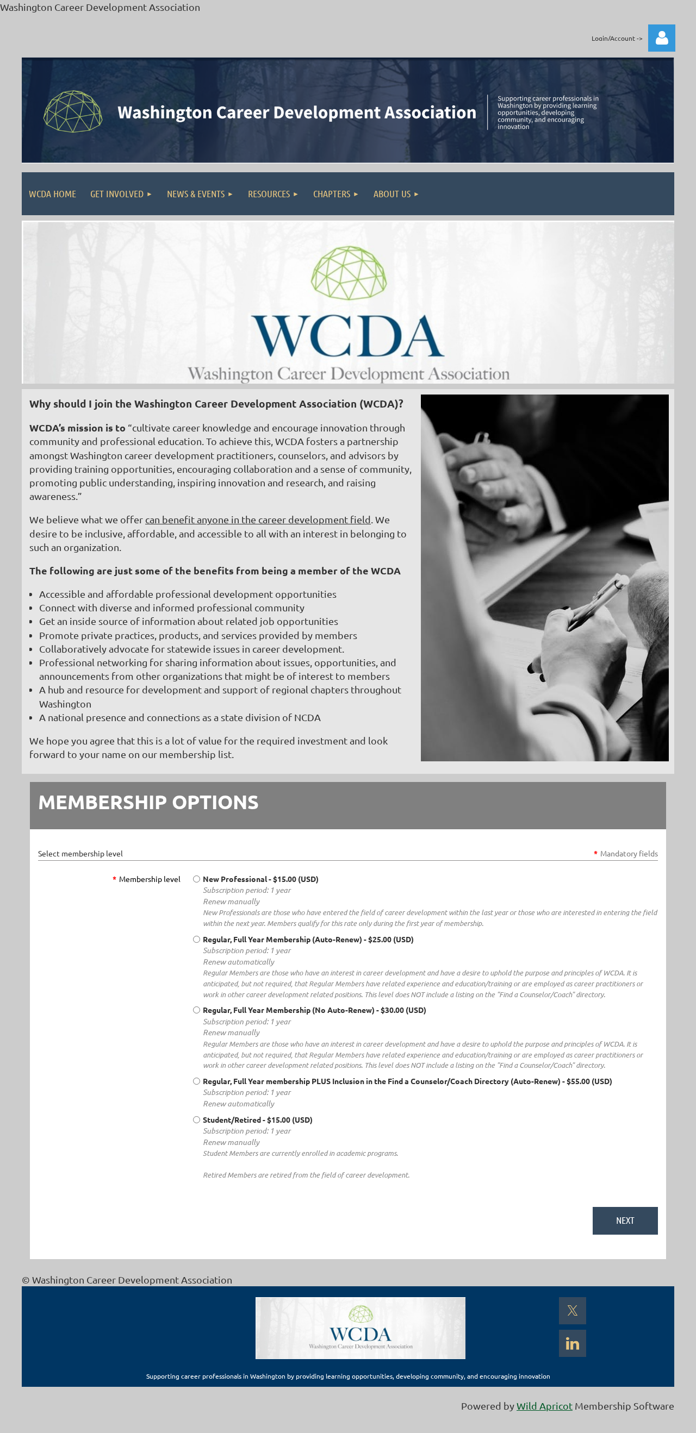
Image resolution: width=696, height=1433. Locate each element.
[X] (572, 1310)
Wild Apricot (545, 1405)
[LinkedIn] (572, 1343)
